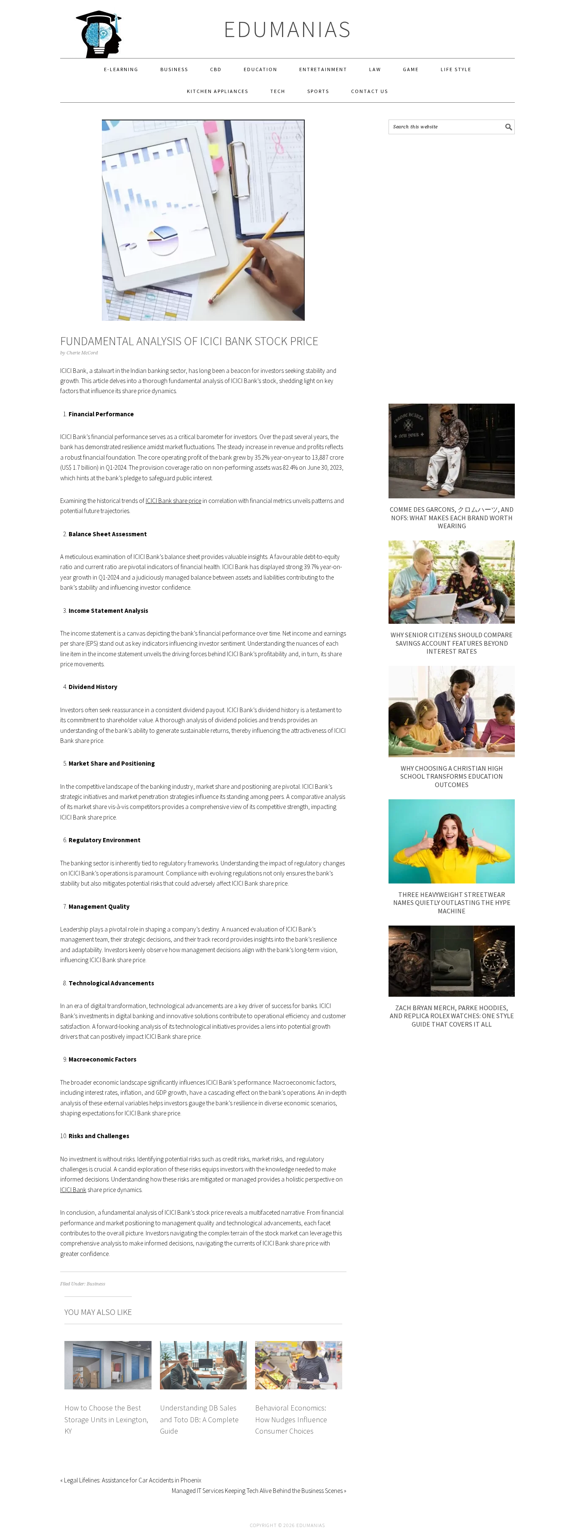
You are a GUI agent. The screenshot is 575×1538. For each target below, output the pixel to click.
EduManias (288, 28)
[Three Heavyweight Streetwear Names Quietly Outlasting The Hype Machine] (452, 881)
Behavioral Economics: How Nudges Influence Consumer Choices (291, 1419)
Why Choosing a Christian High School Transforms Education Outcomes (451, 776)
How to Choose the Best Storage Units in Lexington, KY (106, 1419)
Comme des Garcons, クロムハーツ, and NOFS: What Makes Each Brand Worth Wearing (452, 517)
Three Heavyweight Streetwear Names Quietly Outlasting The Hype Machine (452, 902)
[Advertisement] (452, 269)
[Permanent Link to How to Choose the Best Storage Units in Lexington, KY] (108, 1346)
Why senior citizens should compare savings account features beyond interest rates (452, 643)
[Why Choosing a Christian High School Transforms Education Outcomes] (452, 755)
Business (96, 1284)
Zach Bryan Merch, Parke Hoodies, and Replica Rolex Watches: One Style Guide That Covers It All (452, 1015)
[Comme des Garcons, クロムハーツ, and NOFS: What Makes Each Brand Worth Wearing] (452, 496)
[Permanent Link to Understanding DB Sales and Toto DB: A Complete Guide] (203, 1346)
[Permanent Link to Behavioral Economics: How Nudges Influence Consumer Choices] (298, 1346)
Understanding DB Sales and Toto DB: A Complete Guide (199, 1419)
